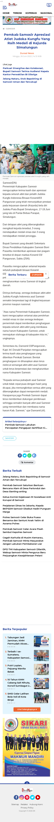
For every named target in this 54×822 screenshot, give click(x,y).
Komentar (28, 462)
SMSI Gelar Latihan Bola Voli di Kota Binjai (18, 696)
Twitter (34, 801)
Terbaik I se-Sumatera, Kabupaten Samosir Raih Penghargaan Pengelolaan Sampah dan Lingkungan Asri (19, 654)
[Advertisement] (27, 113)
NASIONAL (46, 13)
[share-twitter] (24, 455)
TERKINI (17, 13)
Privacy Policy (27, 808)
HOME (6, 13)
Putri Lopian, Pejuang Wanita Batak (17, 668)
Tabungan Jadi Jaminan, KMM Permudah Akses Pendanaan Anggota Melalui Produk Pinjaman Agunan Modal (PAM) (19, 640)
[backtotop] (27, 784)
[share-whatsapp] (29, 455)
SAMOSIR (9, 438)
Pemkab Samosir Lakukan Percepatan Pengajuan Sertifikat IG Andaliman (25, 426)
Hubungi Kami (36, 804)
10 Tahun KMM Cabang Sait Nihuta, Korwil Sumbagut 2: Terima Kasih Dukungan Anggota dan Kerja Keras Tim (19, 682)
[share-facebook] (20, 455)
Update (37, 275)
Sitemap (15, 804)
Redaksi (24, 804)
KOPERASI (31, 13)
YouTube (39, 801)
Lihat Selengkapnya (26, 709)
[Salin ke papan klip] (34, 455)
